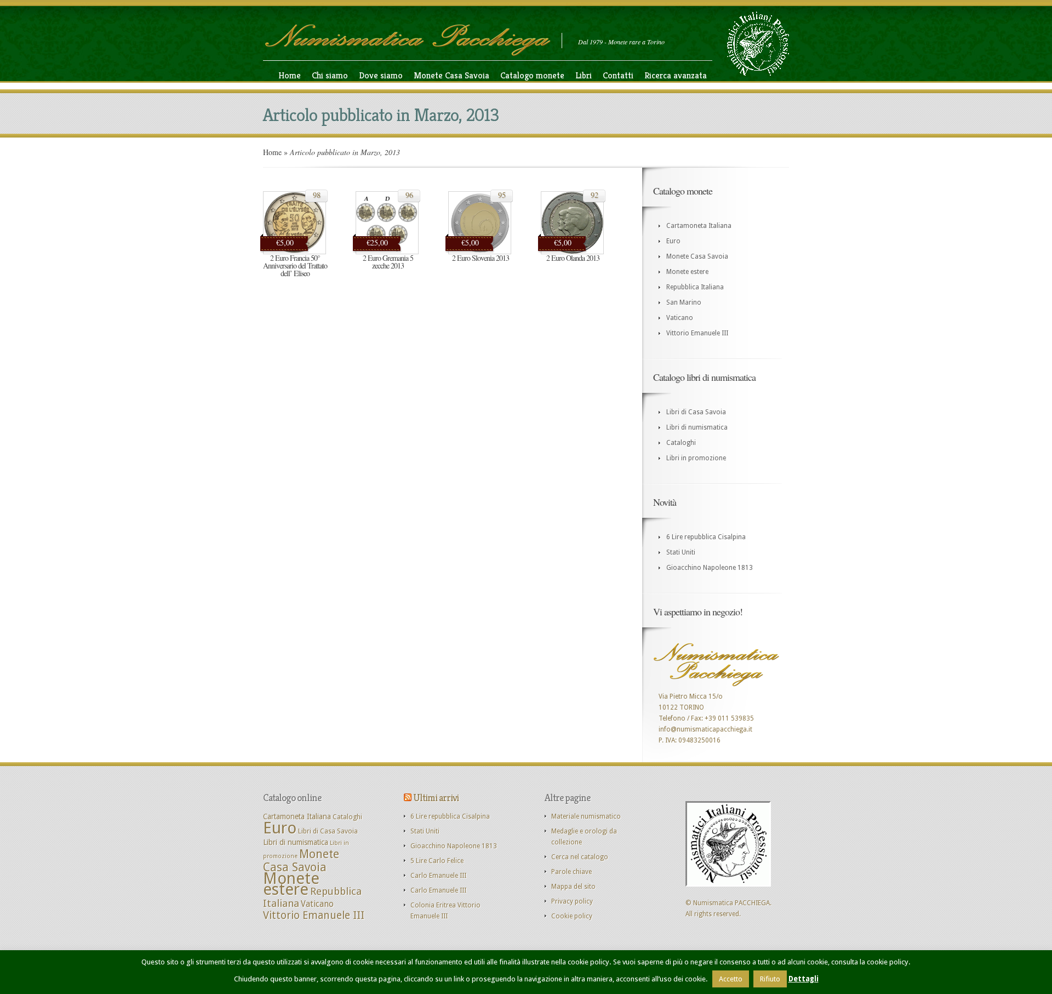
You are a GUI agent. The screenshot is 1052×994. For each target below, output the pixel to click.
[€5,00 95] (479, 252)
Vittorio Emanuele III (697, 333)
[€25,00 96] (387, 252)
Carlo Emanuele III (438, 875)
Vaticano (679, 318)
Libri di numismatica (697, 427)
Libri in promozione (696, 458)
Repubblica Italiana (695, 287)
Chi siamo (330, 75)
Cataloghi (681, 443)
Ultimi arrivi (436, 797)
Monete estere (687, 272)
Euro (673, 241)
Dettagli (803, 979)
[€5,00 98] (294, 252)
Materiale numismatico (586, 816)
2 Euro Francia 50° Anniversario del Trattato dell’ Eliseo (295, 265)
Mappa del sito (573, 886)
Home (289, 75)
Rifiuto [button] (770, 979)
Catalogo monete (532, 75)
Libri (583, 75)
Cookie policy (571, 916)
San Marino (683, 302)
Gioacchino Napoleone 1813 (709, 568)
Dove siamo (381, 75)
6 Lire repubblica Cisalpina (706, 537)
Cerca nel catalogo (579, 857)
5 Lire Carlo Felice (437, 861)
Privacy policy (572, 901)
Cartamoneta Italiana (698, 226)
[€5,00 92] (572, 252)
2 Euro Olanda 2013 (572, 258)
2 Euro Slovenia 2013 (480, 258)
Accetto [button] (730, 979)
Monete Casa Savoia (451, 75)
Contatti (618, 75)
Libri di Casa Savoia (696, 412)
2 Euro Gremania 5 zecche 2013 (388, 262)
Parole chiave (571, 872)
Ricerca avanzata (675, 75)
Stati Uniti (680, 552)
